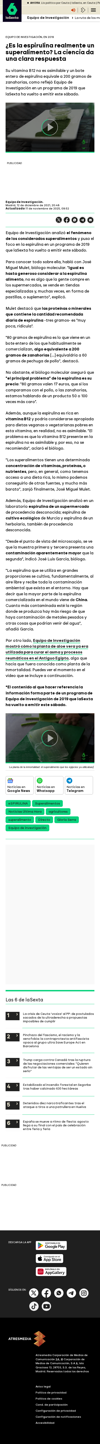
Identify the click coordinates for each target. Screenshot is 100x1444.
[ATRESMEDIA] (50, 1339)
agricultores (58, 812)
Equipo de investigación (27, 828)
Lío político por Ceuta (55, 2)
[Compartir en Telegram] (83, 222)
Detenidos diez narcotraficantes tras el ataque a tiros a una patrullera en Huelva (54, 1105)
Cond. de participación (52, 1404)
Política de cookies (49, 1398)
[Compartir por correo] (90, 222)
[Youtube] (46, 1310)
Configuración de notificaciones (58, 1416)
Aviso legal (43, 1386)
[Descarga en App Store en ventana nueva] (49, 1262)
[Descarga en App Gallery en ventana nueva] (51, 1275)
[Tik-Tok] (34, 1310)
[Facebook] (46, 1297)
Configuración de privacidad (56, 1410)
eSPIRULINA (18, 803)
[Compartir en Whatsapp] (75, 222)
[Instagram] (84, 1297)
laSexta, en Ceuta (83, 2)
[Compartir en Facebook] (67, 222)
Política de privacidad (51, 1392)
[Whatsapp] (59, 1297)
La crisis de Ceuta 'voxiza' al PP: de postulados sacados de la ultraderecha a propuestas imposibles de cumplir (58, 1017)
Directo (44, 820)
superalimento (19, 820)
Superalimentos (47, 803)
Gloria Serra (66, 820)
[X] (59, 222)
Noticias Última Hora (25, 812)
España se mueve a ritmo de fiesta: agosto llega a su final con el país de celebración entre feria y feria (56, 1125)
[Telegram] (71, 1297)
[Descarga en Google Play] (51, 1249)
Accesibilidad (45, 1422)
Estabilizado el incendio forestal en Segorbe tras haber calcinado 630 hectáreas (57, 1086)
